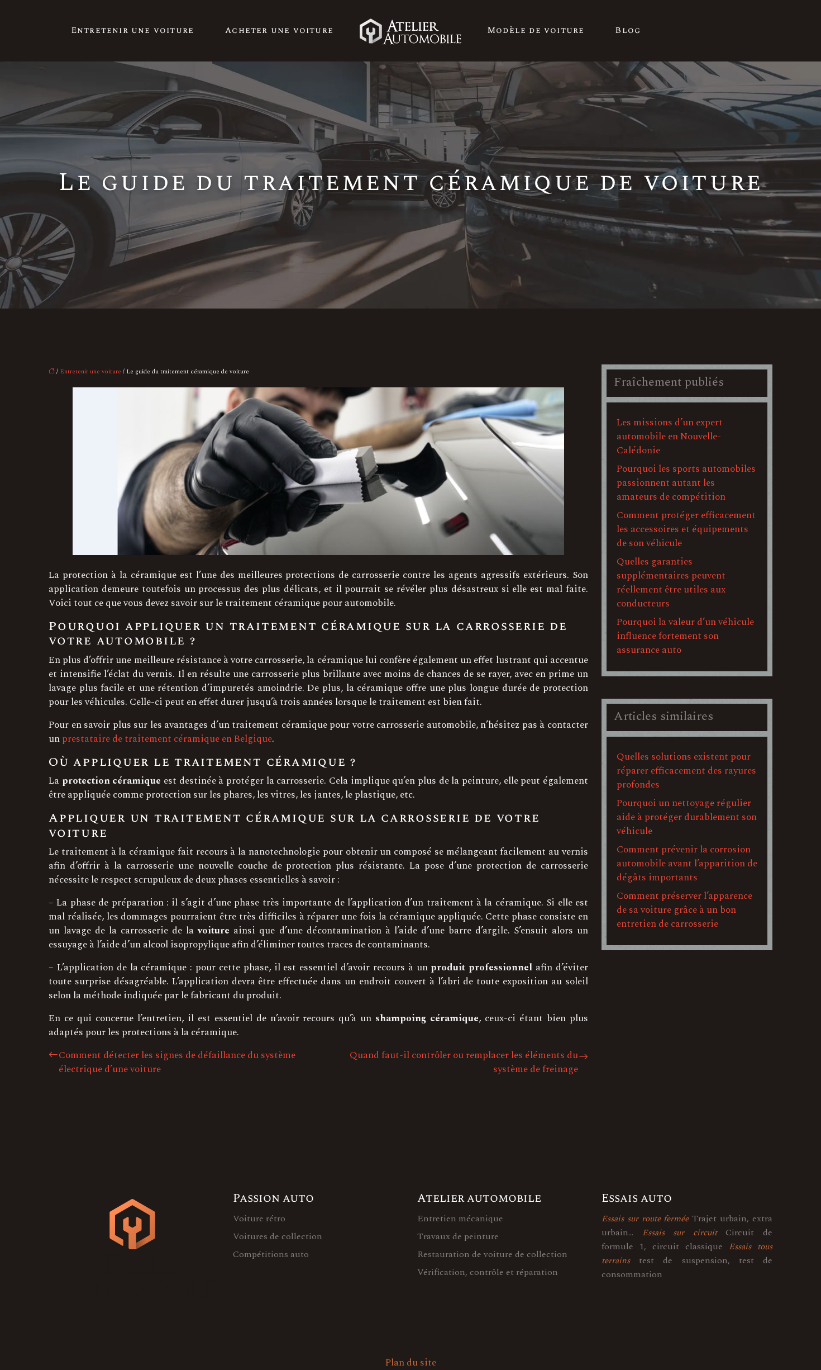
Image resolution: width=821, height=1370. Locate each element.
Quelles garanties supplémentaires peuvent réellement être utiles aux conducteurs (671, 582)
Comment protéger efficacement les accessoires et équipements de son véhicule (686, 529)
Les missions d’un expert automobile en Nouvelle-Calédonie (670, 436)
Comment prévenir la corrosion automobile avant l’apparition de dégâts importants (687, 863)
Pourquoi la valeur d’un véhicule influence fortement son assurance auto (685, 636)
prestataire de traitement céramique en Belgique (167, 739)
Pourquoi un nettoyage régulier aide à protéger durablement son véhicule (687, 817)
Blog (628, 30)
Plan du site (410, 1362)
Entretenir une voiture (132, 30)
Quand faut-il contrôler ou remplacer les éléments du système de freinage (464, 1063)
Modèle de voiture (536, 30)
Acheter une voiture (279, 30)
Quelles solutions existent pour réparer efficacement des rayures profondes (686, 771)
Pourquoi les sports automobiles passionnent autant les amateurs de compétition (686, 483)
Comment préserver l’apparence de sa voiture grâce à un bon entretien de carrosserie (684, 910)
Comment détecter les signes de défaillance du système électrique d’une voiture (177, 1063)
